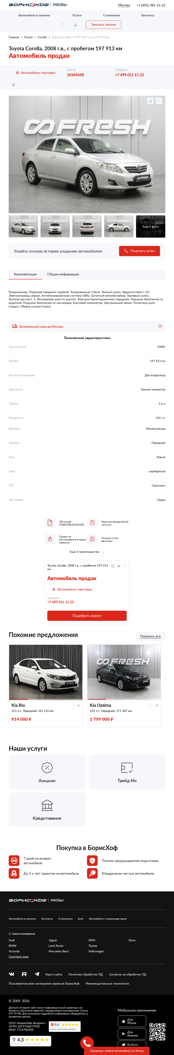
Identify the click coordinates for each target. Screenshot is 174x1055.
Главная (14, 37)
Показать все (150, 636)
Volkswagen (96, 951)
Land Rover (56, 945)
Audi (12, 940)
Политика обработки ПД (86, 974)
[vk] (11, 974)
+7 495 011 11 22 (129, 74)
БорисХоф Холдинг (31, 1023)
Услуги (77, 15)
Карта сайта (54, 974)
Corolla (42, 37)
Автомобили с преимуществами (108, 918)
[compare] (75, 25)
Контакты (147, 15)
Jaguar (53, 940)
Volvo (132, 940)
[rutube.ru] (24, 974)
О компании (111, 15)
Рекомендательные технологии (107, 983)
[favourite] (63, 25)
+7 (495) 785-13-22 (150, 5)
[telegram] (37, 974)
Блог (81, 918)
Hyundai (14, 951)
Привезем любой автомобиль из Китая (117, 1051)
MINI (91, 940)
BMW (13, 945)
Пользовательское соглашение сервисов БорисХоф (44, 983)
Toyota (28, 37)
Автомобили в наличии (34, 15)
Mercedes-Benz (59, 951)
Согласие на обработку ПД (127, 974)
